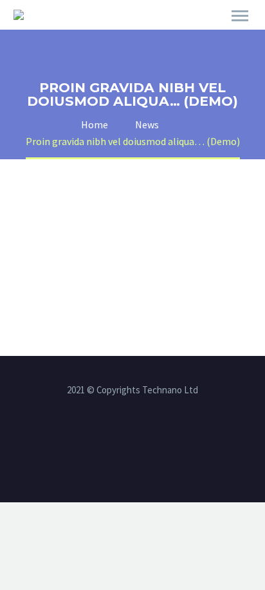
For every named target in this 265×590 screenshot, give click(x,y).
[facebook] (116, 438)
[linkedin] (132, 438)
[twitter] (149, 438)
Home (186, 33)
